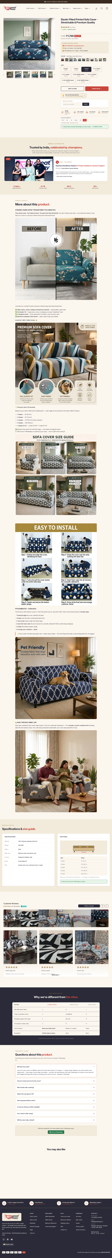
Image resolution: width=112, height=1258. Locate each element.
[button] (65, 27)
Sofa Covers (41, 8)
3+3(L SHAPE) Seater (83, 81)
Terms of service (80, 1229)
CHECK (86, 104)
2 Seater (76, 69)
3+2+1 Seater (66, 75)
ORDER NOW (97, 88)
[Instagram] (3, 1239)
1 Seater (86, 69)
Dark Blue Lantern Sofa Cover (92, 59)
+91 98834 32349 (96, 1217)
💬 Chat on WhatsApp (56, 1132)
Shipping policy (65, 1223)
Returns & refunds (66, 1220)
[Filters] (102, 905)
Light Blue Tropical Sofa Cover (104, 59)
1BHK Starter (48, 1220)
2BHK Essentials (49, 1216)
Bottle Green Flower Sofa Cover (79, 59)
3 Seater (65, 69)
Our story (78, 1216)
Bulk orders (79, 1220)
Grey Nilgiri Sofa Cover (75, 59)
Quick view (16, 1178)
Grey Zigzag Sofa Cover (96, 59)
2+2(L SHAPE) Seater (68, 81)
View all (33, 1233)
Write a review (89, 906)
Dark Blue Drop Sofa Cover (83, 59)
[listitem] (12, 918)
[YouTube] (11, 1239)
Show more (55, 975)
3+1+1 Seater (96, 69)
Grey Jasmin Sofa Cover (67, 59)
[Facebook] (7, 1239)
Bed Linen (66, 8)
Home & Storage (34, 1226)
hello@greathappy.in (97, 1221)
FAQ (62, 1226)
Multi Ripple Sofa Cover (100, 59)
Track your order (65, 1216)
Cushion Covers (54, 8)
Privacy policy (80, 1226)
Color (71, 56)
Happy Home (77, 8)
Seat (62, 65)
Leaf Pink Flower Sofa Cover (88, 59)
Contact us (64, 1229)
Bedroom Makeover (51, 1223)
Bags (86, 8)
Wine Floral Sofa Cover (62, 59)
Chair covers (33, 1216)
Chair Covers (30, 8)
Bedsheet (32, 1223)
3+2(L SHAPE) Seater (78, 75)
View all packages (51, 1226)
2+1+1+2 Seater (92, 75)
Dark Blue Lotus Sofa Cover (71, 59)
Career (78, 1223)
